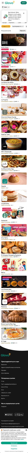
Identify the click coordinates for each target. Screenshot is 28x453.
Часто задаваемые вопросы (8, 384)
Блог (2, 390)
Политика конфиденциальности (10, 423)
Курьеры (3, 370)
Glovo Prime (4, 387)
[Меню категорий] (2, 2)
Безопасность (5, 395)
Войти (3, 398)
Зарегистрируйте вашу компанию (10, 367)
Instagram (3, 406)
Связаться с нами (6, 392)
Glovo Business (5, 373)
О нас (2, 381)
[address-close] (23, 13)
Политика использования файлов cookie (12, 426)
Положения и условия (7, 420)
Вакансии (4, 364)
